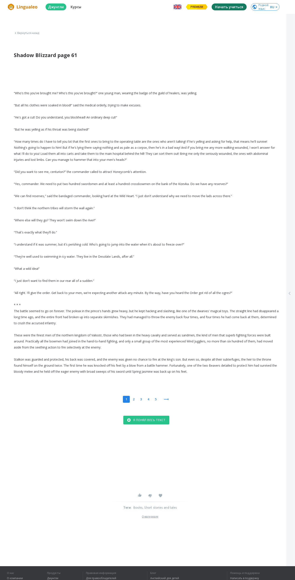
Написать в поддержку (244, 578)
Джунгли (52, 578)
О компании (15, 578)
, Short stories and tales (160, 507)
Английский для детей (164, 578)
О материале (150, 516)
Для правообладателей (101, 578)
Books (138, 507)
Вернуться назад (28, 33)
